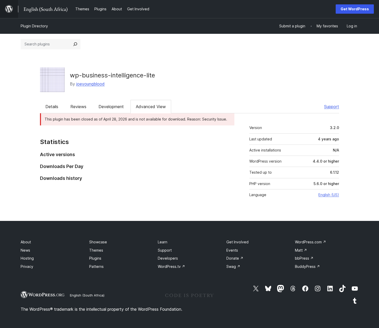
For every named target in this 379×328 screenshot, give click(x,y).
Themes (96, 250)
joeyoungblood (90, 83)
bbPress (304, 258)
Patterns (96, 266)
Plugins (95, 258)
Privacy (27, 266)
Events (232, 250)
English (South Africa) (87, 295)
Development (111, 106)
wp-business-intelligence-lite (112, 75)
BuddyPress (307, 266)
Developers (168, 258)
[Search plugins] (75, 44)
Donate (234, 258)
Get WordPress (355, 9)
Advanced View (151, 106)
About (26, 242)
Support (331, 106)
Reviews (78, 106)
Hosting (27, 258)
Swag (233, 266)
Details (51, 106)
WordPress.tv (171, 266)
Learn (162, 242)
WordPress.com (310, 242)
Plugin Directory (34, 26)
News (25, 250)
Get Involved (237, 242)
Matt (301, 250)
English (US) (328, 195)
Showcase (98, 242)
